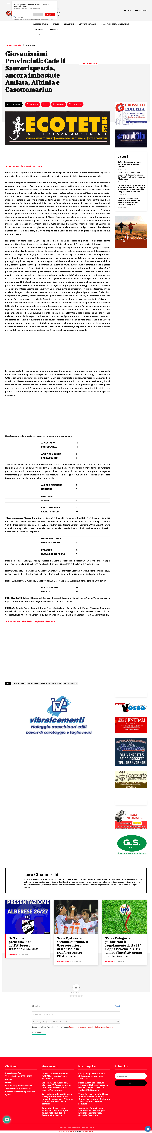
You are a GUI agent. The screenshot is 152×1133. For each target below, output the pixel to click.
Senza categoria (89, 63)
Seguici (49, 14)
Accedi (117, 1006)
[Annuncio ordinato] (47, 1021)
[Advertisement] (57, 351)
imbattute (45, 683)
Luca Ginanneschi (13, 45)
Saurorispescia (70, 683)
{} (63, 1021)
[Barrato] (44, 1021)
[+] (67, 1021)
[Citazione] (54, 1021)
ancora (15, 683)
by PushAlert (19, 17)
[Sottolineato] (40, 1021)
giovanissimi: (33, 683)
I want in (131, 1083)
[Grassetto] (34, 1021)
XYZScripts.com (88, 1132)
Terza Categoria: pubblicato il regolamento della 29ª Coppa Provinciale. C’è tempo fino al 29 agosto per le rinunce (131, 188)
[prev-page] (35, 34)
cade (23, 683)
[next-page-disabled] (39, 34)
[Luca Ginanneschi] (15, 880)
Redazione (13, 954)
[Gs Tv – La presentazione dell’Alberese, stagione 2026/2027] (27, 917)
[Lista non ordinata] (50, 1021)
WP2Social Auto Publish (66, 1132)
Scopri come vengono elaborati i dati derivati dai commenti (92, 1027)
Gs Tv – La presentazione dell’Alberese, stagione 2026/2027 (129, 164)
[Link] (60, 1021)
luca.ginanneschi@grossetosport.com (23, 166)
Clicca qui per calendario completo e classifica (30, 621)
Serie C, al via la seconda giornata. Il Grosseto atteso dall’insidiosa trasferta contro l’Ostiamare (131, 175)
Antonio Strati (63, 961)
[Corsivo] (37, 1021)
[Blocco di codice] (57, 1021)
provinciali (56, 683)
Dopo (38, 14)
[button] (127, 10)
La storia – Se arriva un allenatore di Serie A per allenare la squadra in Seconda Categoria (128, 201)
